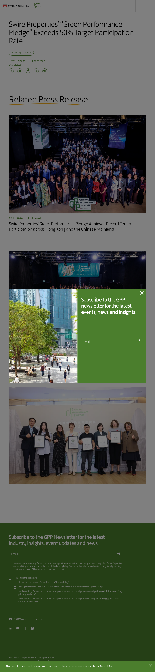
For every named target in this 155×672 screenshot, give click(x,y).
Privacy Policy (106, 354)
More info (106, 666)
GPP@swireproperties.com (123, 356)
